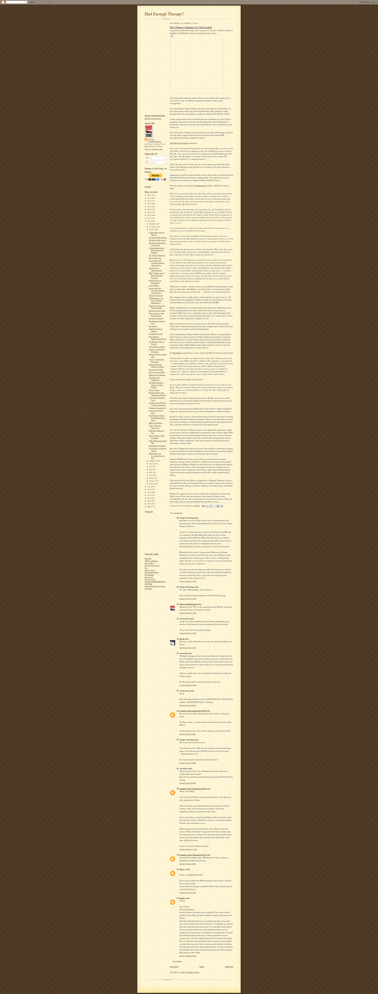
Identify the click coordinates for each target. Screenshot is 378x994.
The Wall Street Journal (179, 143)
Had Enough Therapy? (164, 14)
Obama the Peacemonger (157, 408)
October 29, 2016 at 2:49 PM (187, 734)
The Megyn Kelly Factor (157, 240)
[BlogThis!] (210, 506)
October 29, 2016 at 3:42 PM (187, 763)
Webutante (148, 588)
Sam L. (182, 869)
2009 (149, 504)
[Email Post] (203, 506)
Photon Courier (150, 579)
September (153, 461)
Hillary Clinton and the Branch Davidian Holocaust (156, 275)
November (153, 227)
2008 (149, 507)
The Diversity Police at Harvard (156, 342)
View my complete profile (153, 149)
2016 (149, 221)
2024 (149, 198)
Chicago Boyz (149, 563)
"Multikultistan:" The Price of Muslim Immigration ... (156, 300)
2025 (149, 195)
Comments (152, 162)
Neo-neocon (149, 577)
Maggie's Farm (150, 570)
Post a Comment (177, 961)
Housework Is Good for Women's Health (157, 306)
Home (201, 966)
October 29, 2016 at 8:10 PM (187, 783)
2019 (149, 212)
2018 (149, 215)
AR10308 (148, 558)
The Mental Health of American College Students (156, 384)
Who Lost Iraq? (154, 390)
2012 (149, 495)
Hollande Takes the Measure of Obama (156, 365)
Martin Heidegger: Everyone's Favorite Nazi (157, 455)
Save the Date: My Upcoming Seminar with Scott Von (156, 262)
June (151, 469)
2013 (149, 492)
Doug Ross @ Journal (152, 565)
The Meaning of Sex (156, 334)
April (151, 475)
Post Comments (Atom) (190, 972)
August (151, 463)
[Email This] (206, 506)
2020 (149, 209)
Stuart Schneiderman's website (155, 586)
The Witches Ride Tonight (158, 237)
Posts (150, 158)
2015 (149, 486)
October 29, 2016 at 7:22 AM (187, 581)
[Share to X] (214, 506)
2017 (149, 218)
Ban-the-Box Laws (155, 258)
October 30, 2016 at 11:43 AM (188, 849)
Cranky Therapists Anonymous (155, 426)
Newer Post (174, 966)
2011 (149, 498)
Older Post (229, 966)
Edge (146, 568)
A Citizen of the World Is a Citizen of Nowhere (157, 404)
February (152, 481)
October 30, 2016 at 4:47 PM (187, 893)
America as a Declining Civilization (157, 350)
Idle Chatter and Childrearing (154, 378)
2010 (149, 501)
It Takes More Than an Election (156, 233)
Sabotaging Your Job (156, 295)
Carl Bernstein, (201, 185)
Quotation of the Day (156, 318)
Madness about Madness (157, 375)
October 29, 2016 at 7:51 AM (187, 633)
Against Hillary (154, 285)
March (151, 478)
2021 (149, 206)
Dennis (182, 898)
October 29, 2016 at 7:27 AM (187, 599)
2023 (149, 201)
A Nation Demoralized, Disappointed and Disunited (157, 250)
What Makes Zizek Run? (157, 446)
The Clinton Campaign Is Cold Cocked (157, 244)
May (151, 472)
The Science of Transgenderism (155, 269)
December (153, 224)
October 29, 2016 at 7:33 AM (187, 613)
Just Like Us (153, 326)
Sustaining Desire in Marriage (155, 330)
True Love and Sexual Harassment (156, 360)
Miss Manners (149, 575)
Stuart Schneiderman (154, 140)
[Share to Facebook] (217, 506)
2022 (149, 204)
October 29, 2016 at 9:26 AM (187, 705)
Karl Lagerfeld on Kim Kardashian (156, 436)
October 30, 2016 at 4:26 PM (187, 864)
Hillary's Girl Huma (155, 423)
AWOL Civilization (151, 561)
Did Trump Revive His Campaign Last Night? (157, 394)
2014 (149, 489)
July (150, 466)
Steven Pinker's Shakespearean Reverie (158, 337)
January (152, 484)
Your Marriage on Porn (157, 346)
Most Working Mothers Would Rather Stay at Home (157, 417)
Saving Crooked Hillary (157, 372)
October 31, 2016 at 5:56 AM (187, 956)
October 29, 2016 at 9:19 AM (187, 685)
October (152, 229)
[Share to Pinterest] (221, 506)
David (181, 638)
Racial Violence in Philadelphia (155, 281)
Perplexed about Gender (157, 311)
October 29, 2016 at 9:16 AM (187, 648)
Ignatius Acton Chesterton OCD (192, 710)
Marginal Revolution (152, 572)
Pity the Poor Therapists (157, 255)
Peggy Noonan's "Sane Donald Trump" (156, 314)
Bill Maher (177, 353)
